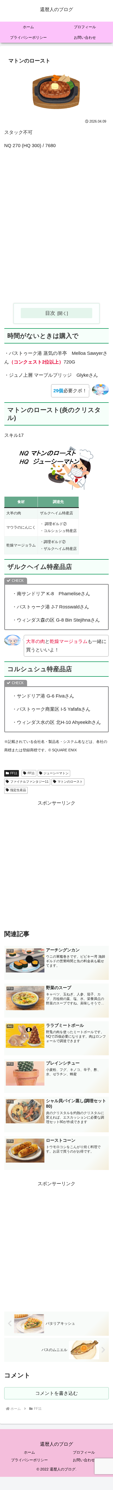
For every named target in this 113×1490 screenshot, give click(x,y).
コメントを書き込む (56, 1393)
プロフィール (84, 1452)
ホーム (29, 1452)
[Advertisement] (56, 233)
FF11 (13, 773)
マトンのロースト (70, 781)
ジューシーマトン (56, 773)
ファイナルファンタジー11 (29, 781)
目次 (50, 313)
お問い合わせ (84, 1460)
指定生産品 (18, 790)
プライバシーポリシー (29, 1460)
